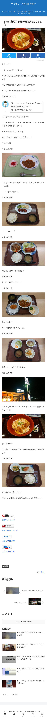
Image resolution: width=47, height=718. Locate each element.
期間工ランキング (8, 520)
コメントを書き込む (23, 621)
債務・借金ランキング (10, 530)
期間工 (6, 566)
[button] (42, 393)
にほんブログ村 (8, 541)
